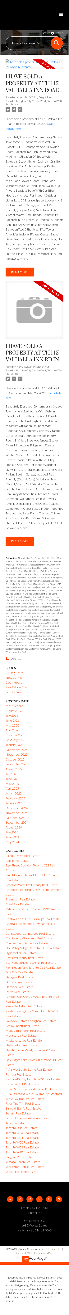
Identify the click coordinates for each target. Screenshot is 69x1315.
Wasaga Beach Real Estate (23, 649)
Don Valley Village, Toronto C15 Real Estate (34, 948)
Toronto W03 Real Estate (22, 1132)
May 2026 (12, 725)
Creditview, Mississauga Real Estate (43, 581)
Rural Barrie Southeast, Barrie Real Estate (33, 1089)
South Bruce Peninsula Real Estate (28, 1118)
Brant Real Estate (32, 571)
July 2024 (12, 832)
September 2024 (17, 822)
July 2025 (12, 774)
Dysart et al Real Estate (26, 587)
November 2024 (17, 812)
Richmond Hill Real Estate (17, 626)
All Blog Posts (14, 672)
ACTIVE (46, 33)
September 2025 (17, 764)
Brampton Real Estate (15, 571)
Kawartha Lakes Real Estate (24, 1006)
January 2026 (14, 744)
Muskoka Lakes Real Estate (17, 613)
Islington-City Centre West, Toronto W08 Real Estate (29, 600)
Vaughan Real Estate (19, 1157)
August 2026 (14, 710)
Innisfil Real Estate (51, 597)
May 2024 (12, 842)
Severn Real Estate (30, 636)
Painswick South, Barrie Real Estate (44, 619)
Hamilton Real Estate (33, 597)
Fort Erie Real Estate (29, 593)
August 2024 (14, 827)
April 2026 (12, 730)
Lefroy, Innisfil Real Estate (22, 1026)
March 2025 (14, 793)
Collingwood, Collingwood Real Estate (30, 933)
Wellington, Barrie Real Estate (48, 649)
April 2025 (12, 788)
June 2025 (12, 778)
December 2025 (17, 749)
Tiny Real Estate (19, 639)
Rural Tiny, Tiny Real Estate (40, 632)
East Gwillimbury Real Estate (49, 587)
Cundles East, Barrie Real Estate (19, 584)
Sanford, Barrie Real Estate (23, 1108)
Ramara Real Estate (14, 623)
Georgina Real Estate (48, 593)
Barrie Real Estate (49, 558)
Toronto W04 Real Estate (27, 642)
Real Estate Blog (16, 687)
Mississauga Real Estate (48, 610)
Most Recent (14, 706)
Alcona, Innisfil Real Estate (29, 558)
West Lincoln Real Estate (16, 652)
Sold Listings (13, 692)
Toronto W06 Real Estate (50, 642)
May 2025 (12, 783)
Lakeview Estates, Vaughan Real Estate (28, 606)
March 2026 (14, 735)
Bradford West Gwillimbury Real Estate (31, 885)
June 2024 (12, 837)
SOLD (60, 33)
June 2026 (12, 720)
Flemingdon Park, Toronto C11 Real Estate (33, 967)
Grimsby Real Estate (14, 597)
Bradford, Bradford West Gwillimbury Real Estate (38, 568)
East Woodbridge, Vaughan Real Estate (22, 590)
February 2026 (15, 740)
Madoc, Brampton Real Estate (24, 610)
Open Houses (15, 682)
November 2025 (17, 754)
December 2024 (17, 808)
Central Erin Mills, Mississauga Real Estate (33, 919)
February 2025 (15, 798)
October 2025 (15, 759)
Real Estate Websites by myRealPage (34, 1253)
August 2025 (14, 769)
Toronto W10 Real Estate (39, 645)
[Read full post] (34, 66)
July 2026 (12, 715)
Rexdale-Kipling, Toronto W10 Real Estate (41, 623)
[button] (10, 1199)
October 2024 (15, 817)
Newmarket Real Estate (40, 613)
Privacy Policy (55, 1249)
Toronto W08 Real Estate (16, 645)
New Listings (14, 677)
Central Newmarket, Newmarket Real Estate (31, 577)
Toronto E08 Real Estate (37, 639)
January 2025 (14, 803)
